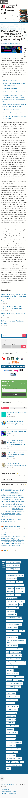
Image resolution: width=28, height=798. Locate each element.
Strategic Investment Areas (13, 749)
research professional (20, 516)
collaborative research (9, 495)
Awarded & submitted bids (13, 562)
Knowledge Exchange (12, 637)
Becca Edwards (6, 45)
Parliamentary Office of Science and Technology (16, 662)
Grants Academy (11, 617)
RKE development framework (7, 519)
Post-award (10, 670)
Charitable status (6, 789)
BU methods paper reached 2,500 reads (17, 413)
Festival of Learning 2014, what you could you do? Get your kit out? (13, 307)
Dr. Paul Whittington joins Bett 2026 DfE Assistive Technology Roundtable (15, 454)
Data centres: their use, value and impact (11, 541)
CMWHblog (7, 492)
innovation (21, 504)
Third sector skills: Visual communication (14, 92)
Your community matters (10, 80)
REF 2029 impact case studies (14, 683)
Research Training (11, 739)
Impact (16, 627)
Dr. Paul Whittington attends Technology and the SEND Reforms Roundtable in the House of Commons (16, 443)
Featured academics (12, 598)
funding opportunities (13, 501)
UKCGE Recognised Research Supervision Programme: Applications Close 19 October (15, 423)
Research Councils (12, 516)
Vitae (22, 762)
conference (20, 495)
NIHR (4, 508)
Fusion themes (10, 611)
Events (21, 499)
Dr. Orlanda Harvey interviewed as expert (16, 432)
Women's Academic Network (14, 765)
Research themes (11, 735)
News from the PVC (16, 652)
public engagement (8, 514)
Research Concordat (12, 699)
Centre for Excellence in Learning (15, 575)
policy (16, 667)
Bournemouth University (10, 7)
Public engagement (16, 43)
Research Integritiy (11, 713)
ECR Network (10, 591)
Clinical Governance (12, 578)
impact (16, 504)
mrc (8, 652)
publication (20, 511)
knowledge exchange (7, 506)
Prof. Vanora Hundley (12, 511)
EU (15, 499)
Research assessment (12, 690)
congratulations (5, 497)
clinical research (16, 490)
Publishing (9, 680)
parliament (17, 658)
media (15, 506)
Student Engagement (12, 752)
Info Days (22, 630)
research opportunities (12, 726)
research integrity (11, 716)
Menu (5, 2)
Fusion (22, 501)
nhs (2, 508)
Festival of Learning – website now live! (13, 315)
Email (3, 388)
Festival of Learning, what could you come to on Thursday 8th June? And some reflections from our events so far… (13, 298)
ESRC (12, 499)
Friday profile (21, 601)
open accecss (18, 655)
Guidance (19, 617)
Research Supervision (12, 732)
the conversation (11, 758)
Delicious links (10, 588)
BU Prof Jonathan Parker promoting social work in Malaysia (16, 464)
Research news (10, 722)
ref (23, 513)
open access (8, 508)
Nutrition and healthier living (11, 109)
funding (3, 501)
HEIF (21, 621)
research (4, 516)
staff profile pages (11, 745)
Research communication (13, 696)
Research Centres (11, 693)
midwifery (19, 506)
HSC (13, 504)
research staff (10, 729)
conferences (19, 581)
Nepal (23, 506)
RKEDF (16, 519)
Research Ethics (11, 703)
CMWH (2, 492)
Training (19, 758)
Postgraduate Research (12, 673)
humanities (9, 627)
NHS (8, 655)
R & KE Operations (18, 680)
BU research (6, 490)
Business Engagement (12, 572)
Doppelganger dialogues (10, 88)
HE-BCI (16, 621)
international (17, 634)
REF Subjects (10, 686)
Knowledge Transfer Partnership (15, 649)
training (9, 521)
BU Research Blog (8, 11)
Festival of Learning (7, 43)
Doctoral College (12, 497)
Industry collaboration (12, 630)
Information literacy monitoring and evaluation (12, 540)
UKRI (4, 550)
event (17, 499)
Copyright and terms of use (8, 793)
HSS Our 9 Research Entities (14, 624)
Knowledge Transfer (12, 645)
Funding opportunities (12, 604)
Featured (17, 595)
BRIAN (8, 565)
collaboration (14, 493)
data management (18, 585)
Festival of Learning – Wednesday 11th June (12, 322)
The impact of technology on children (13, 113)
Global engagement (11, 614)
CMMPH (22, 490)
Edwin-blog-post (6, 499)
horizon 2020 (9, 504)
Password (13, 344)
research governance (12, 709)
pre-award (9, 677)
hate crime (9, 621)
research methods (11, 719)
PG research (10, 667)
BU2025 (17, 568)
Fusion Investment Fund (12, 608)
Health (3, 504)
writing (8, 768)
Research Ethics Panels (12, 706)
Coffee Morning (10, 581)
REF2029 (17, 686)
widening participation (16, 521)
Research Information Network (10, 527)
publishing (19, 514)
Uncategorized (15, 762)
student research (11, 755)
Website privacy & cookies (8, 791)
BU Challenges (15, 565)
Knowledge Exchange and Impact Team (15, 641)
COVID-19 (9, 585)
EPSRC (17, 591)
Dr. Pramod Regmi (20, 497)
